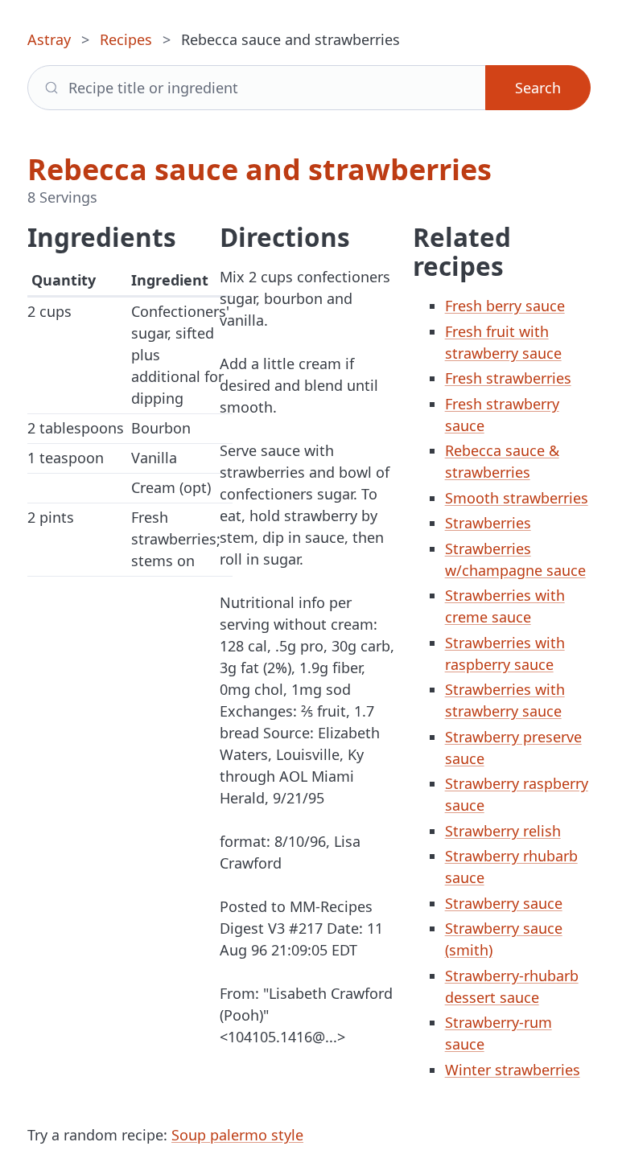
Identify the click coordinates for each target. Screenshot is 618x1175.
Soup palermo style (237, 1134)
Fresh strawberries (508, 378)
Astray (49, 39)
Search (538, 87)
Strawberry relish (503, 830)
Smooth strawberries (516, 497)
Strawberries (488, 522)
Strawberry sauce (503, 903)
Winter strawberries (512, 1069)
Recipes (126, 39)
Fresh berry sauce (505, 305)
